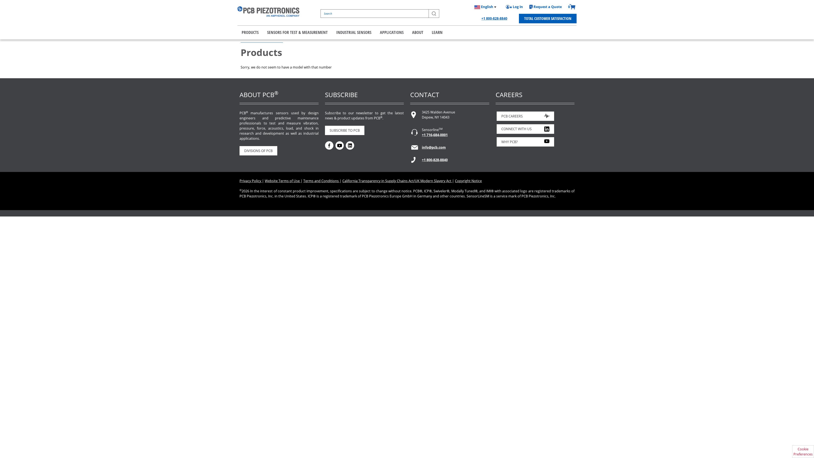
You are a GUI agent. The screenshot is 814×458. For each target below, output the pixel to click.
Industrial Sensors (353, 32)
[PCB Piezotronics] (268, 11)
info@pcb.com (434, 147)
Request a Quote (548, 6)
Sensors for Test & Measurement (297, 32)
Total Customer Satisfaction (547, 18)
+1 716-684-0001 (435, 135)
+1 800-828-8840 (494, 18)
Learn (437, 32)
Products (250, 32)
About (417, 32)
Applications (392, 32)
